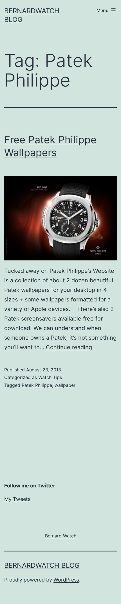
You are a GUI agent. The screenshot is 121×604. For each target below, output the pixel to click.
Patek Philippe (37, 385)
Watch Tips (50, 377)
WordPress (66, 580)
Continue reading (69, 347)
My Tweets (17, 499)
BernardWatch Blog (42, 565)
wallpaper (65, 385)
